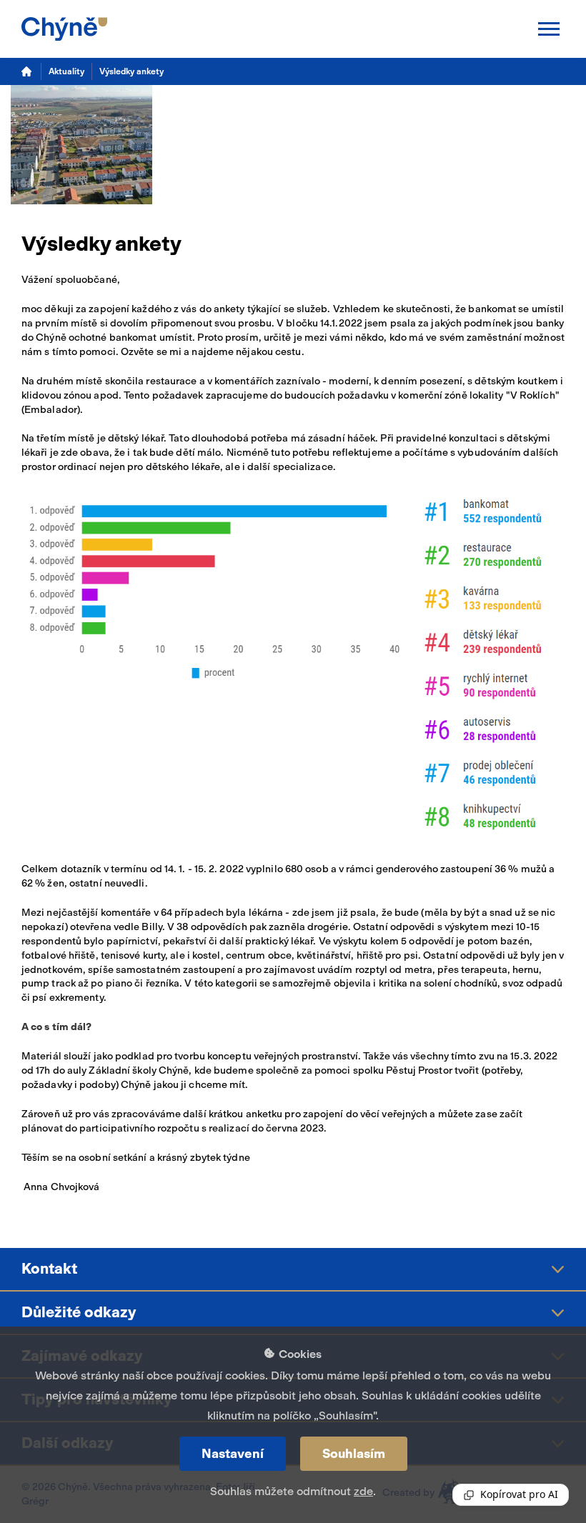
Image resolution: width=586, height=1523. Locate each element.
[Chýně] (64, 29)
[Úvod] (27, 71)
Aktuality (66, 71)
